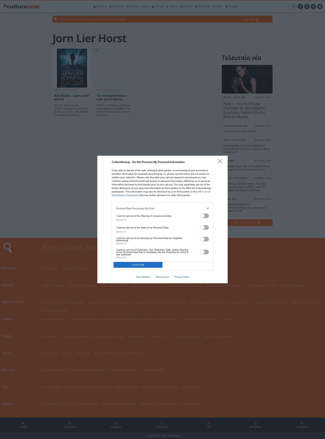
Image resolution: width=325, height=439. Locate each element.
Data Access (162, 276)
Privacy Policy (181, 276)
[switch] (204, 215)
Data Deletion (143, 276)
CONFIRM (138, 265)
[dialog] (162, 219)
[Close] (221, 162)
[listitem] (162, 208)
